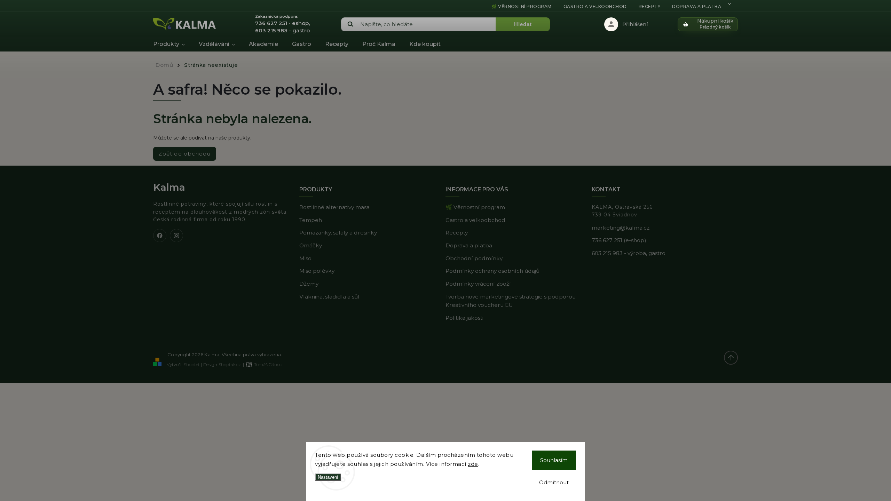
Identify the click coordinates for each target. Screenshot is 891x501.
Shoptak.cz (230, 364)
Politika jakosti (464, 318)
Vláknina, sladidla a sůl (329, 296)
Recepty (650, 6)
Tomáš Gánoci (268, 364)
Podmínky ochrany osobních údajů (492, 271)
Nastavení (328, 477)
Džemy (308, 283)
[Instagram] (176, 235)
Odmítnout (554, 482)
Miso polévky (316, 271)
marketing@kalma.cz (620, 227)
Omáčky (310, 245)
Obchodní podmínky (474, 258)
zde (473, 464)
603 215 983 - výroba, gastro (628, 253)
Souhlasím (554, 460)
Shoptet (192, 364)
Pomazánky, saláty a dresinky (338, 232)
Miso (305, 258)
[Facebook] (159, 235)
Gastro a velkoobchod (595, 6)
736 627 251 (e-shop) (619, 240)
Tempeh (310, 220)
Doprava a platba (696, 6)
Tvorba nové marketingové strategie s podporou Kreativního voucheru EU (511, 301)
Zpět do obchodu (184, 153)
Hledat (523, 24)
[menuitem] (172, 44)
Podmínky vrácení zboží (478, 283)
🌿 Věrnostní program (521, 6)
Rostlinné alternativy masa (334, 207)
